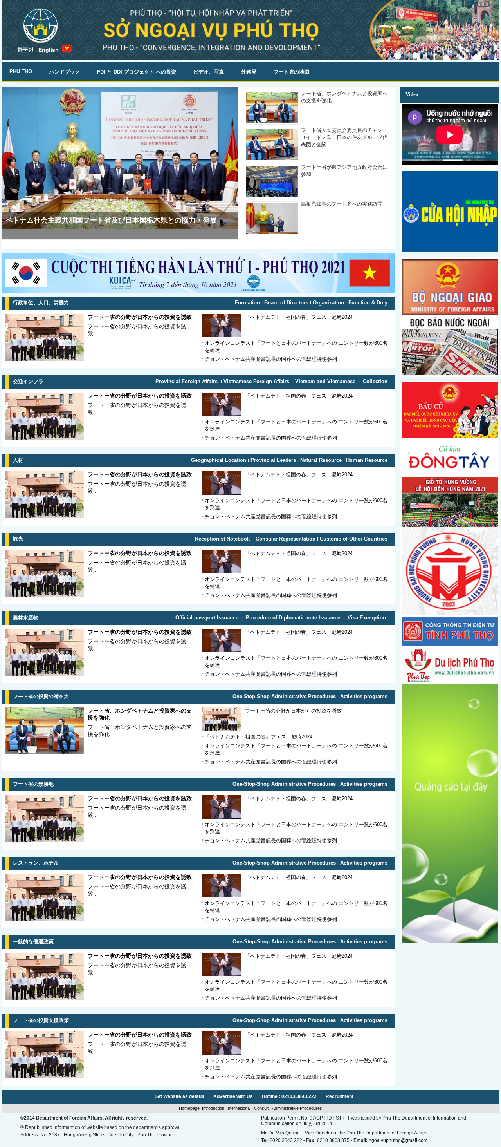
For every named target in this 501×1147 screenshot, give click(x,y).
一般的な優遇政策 (33, 941)
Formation (247, 303)
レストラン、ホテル (36, 863)
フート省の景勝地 (33, 784)
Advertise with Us (233, 1096)
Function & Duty (367, 303)
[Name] (450, 475)
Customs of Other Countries (353, 539)
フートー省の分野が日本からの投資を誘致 (140, 317)
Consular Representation (284, 539)
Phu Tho (20, 71)
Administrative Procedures (296, 1108)
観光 (18, 539)
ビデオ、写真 (208, 72)
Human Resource (366, 460)
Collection (374, 381)
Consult (261, 1108)
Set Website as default (179, 1096)
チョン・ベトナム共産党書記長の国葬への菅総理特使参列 (271, 359)
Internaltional (239, 1108)
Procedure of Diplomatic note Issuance (293, 618)
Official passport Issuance (207, 618)
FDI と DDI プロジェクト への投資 (136, 72)
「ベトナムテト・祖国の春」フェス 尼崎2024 (299, 317)
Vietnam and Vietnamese (326, 381)
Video (411, 94)
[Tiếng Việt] (67, 48)
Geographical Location (218, 460)
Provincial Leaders (273, 460)
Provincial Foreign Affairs (187, 381)
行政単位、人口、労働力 (41, 303)
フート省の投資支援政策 (41, 1020)
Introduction (213, 1108)
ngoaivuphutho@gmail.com (398, 1140)
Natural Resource (321, 460)
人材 (18, 460)
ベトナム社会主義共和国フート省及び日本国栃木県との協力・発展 (111, 220)
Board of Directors (286, 303)
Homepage (189, 1108)
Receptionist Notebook (222, 539)
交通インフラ (28, 381)
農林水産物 (25, 618)
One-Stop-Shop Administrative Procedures (284, 696)
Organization (328, 303)
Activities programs (363, 696)
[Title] (450, 250)
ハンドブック (64, 72)
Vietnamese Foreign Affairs (257, 381)
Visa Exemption (366, 618)
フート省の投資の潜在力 (41, 696)
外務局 (248, 72)
